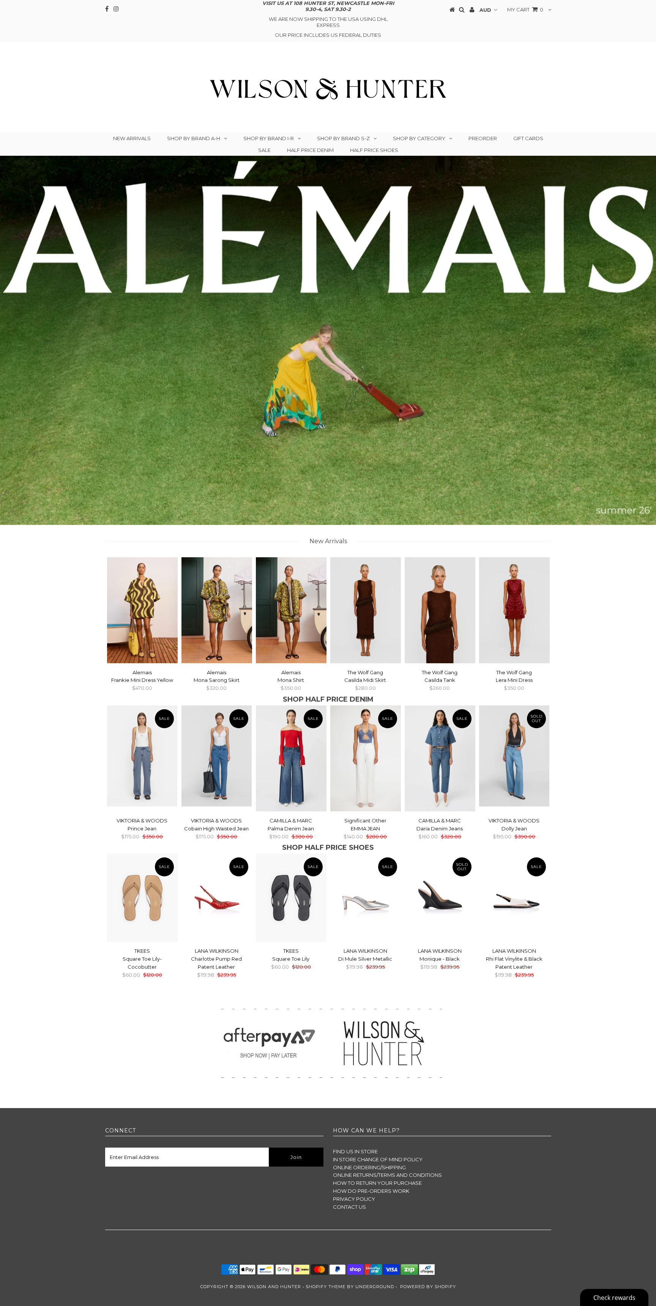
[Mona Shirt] (291, 611)
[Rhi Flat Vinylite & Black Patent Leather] (514, 890)
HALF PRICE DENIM (310, 150)
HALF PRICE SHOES (374, 150)
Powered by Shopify (428, 1286)
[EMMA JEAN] (365, 759)
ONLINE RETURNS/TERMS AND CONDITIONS (387, 1175)
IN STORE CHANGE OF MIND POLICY (378, 1159)
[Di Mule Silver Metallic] (365, 890)
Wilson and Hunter (274, 1286)
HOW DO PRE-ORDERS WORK (371, 1191)
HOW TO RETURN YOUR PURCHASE (377, 1183)
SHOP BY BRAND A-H (193, 138)
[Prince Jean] (142, 756)
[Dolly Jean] (514, 756)
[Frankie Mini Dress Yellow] (142, 611)
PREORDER (482, 138)
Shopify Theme (325, 1286)
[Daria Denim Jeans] (440, 759)
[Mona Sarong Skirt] (216, 611)
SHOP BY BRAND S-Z (343, 138)
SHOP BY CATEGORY (419, 138)
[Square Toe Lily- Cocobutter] (142, 899)
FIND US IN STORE (355, 1151)
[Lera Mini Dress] (514, 611)
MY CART (525, 9)
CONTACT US (349, 1207)
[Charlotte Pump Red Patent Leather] (216, 890)
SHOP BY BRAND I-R (268, 138)
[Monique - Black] (440, 890)
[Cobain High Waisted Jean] (216, 756)
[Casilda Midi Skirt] (365, 611)
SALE (264, 150)
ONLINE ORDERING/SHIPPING (369, 1167)
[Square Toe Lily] (291, 899)
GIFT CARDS (528, 138)
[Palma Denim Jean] (291, 759)
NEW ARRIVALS (132, 138)
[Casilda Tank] (440, 611)
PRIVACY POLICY (354, 1199)
